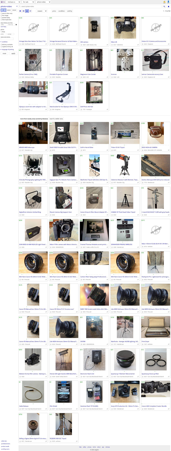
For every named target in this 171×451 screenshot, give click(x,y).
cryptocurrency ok (7, 46)
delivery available (7, 44)
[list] (20, 11)
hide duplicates (6, 19)
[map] (30, 11)
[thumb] (23, 11)
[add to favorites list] (20, 44)
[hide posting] (46, 44)
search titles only (7, 13)
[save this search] (168, 6)
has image (5, 15)
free (3, 32)
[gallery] (27, 11)
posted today (6, 17)
